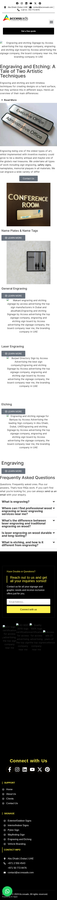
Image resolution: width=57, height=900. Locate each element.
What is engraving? (15, 501)
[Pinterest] (40, 3)
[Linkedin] (26, 3)
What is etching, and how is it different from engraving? (22, 544)
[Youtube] (31, 3)
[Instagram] (22, 3)
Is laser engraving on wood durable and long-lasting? (27, 534)
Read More (10, 100)
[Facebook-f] (9, 769)
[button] (51, 22)
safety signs (44, 164)
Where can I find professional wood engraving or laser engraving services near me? (27, 511)
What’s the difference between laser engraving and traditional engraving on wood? (24, 523)
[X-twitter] (35, 3)
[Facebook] (17, 3)
